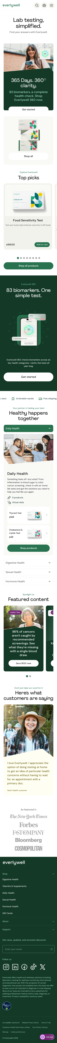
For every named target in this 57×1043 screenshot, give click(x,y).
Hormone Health (15, 581)
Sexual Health (13, 572)
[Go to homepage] (11, 5)
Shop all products (28, 265)
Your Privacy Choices (40, 1027)
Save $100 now (23, 663)
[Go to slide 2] (21, 258)
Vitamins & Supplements (14, 886)
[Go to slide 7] (36, 258)
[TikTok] (33, 967)
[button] (51, 949)
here (36, 985)
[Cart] (44, 5)
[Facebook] (24, 967)
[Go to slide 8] (39, 258)
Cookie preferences (18, 1032)
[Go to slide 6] (33, 258)
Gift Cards (7, 913)
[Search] (37, 5)
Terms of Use (46, 1023)
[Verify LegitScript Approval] (6, 1006)
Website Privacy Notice (30, 1023)
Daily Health (12, 428)
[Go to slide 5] (30, 258)
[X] (42, 967)
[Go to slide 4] (27, 258)
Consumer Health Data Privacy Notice (16, 1027)
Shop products (28, 548)
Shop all (28, 156)
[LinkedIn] (15, 967)
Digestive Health (15, 562)
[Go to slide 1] (18, 258)
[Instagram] (6, 967)
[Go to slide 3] (24, 258)
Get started (28, 109)
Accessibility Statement (11, 1023)
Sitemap (5, 1032)
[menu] (51, 5)
